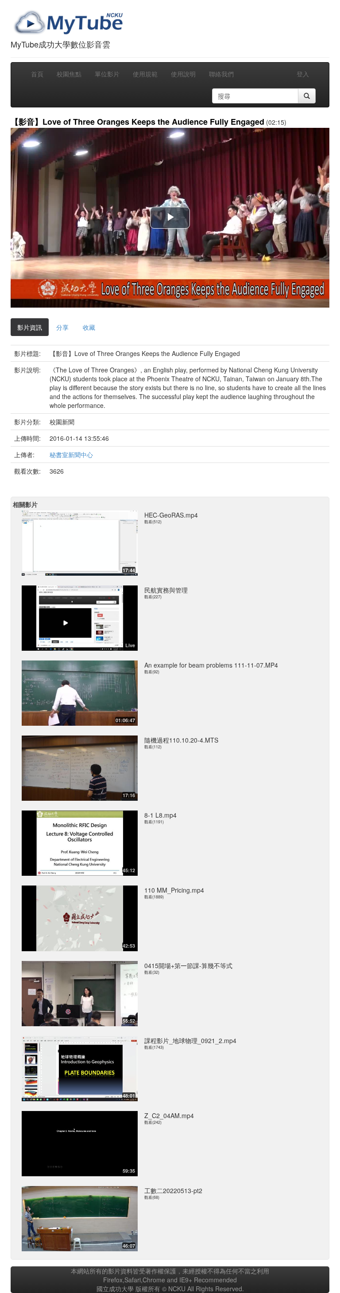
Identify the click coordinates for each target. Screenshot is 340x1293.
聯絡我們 (221, 73)
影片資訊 (29, 327)
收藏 (89, 327)
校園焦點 (69, 73)
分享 (62, 327)
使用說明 (183, 73)
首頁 (37, 73)
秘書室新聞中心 (71, 454)
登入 (303, 73)
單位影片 (107, 73)
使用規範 (145, 73)
